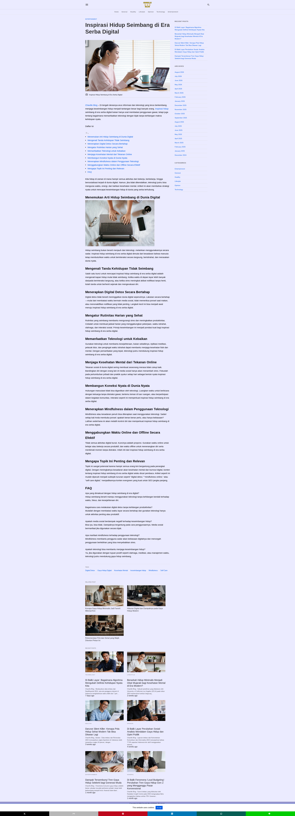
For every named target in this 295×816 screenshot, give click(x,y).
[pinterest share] (123, 813)
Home (116, 12)
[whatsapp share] (221, 813)
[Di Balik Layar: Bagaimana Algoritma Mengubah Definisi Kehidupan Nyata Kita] (104, 661)
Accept (159, 808)
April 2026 (178, 89)
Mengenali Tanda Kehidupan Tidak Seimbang (108, 140)
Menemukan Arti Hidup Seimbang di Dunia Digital (110, 137)
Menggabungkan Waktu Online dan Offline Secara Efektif (114, 165)
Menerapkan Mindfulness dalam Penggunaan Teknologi (113, 161)
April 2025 (178, 138)
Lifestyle (142, 12)
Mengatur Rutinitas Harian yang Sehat (105, 147)
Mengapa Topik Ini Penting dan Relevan (106, 168)
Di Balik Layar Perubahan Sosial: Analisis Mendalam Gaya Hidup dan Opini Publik (145, 732)
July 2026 (178, 76)
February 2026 (180, 97)
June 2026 (178, 80)
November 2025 (180, 109)
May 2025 (178, 134)
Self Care (163, 570)
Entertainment (173, 12)
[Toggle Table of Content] (87, 133)
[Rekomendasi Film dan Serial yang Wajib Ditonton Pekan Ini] (104, 625)
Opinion (151, 12)
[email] (73, 813)
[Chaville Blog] (147, 4)
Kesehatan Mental (121, 570)
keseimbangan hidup (138, 570)
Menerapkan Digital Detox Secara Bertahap (108, 144)
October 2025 (180, 114)
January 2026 (180, 101)
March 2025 (179, 143)
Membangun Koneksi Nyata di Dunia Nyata (107, 158)
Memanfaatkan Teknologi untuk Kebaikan (106, 151)
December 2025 (180, 105)
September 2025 (181, 118)
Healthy (133, 12)
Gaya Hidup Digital (104, 570)
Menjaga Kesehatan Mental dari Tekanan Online (110, 154)
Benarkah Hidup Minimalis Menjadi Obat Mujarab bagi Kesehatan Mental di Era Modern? (146, 683)
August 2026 (179, 72)
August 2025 (179, 122)
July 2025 (178, 126)
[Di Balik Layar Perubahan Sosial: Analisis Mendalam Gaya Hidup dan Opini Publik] (146, 710)
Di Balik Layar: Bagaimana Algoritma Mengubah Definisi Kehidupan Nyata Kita (103, 683)
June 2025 (178, 130)
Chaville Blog (91, 105)
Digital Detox (90, 570)
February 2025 (180, 147)
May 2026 (178, 84)
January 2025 (180, 151)
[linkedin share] (172, 813)
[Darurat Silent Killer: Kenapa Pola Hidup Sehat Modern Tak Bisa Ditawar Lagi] (104, 710)
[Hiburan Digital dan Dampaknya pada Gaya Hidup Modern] (146, 595)
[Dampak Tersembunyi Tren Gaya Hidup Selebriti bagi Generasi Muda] (104, 761)
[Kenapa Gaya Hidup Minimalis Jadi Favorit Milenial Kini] (104, 595)
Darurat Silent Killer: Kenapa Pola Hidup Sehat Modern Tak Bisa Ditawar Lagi (102, 732)
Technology (161, 12)
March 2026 (179, 93)
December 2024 (180, 155)
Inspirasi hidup (161, 109)
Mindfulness (153, 570)
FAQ (90, 172)
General (124, 12)
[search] (208, 4)
